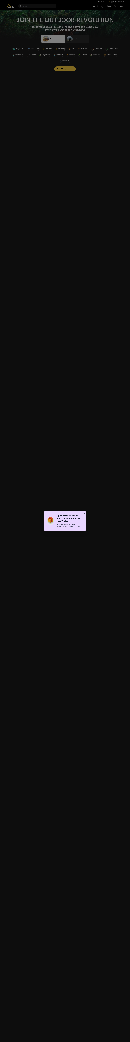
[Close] (84, 513)
